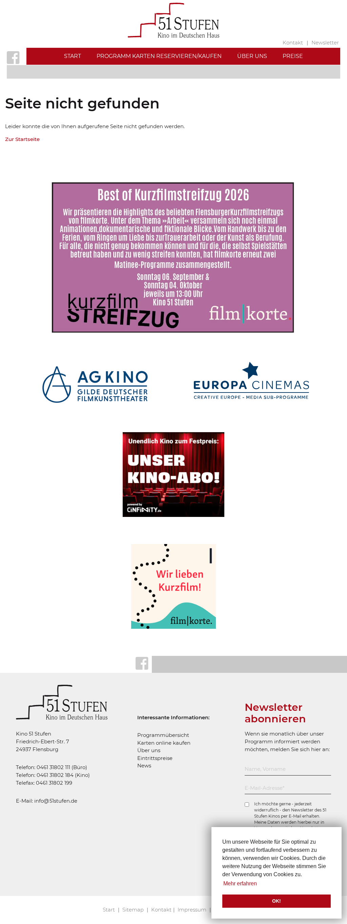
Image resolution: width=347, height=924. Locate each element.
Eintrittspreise (154, 758)
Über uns (252, 56)
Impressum (193, 909)
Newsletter (325, 42)
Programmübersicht (163, 735)
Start (72, 56)
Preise (293, 56)
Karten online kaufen (163, 743)
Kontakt (293, 42)
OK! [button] (276, 901)
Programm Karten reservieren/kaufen (159, 56)
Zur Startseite (22, 139)
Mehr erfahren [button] (240, 883)
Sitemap (133, 909)
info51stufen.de (55, 801)
